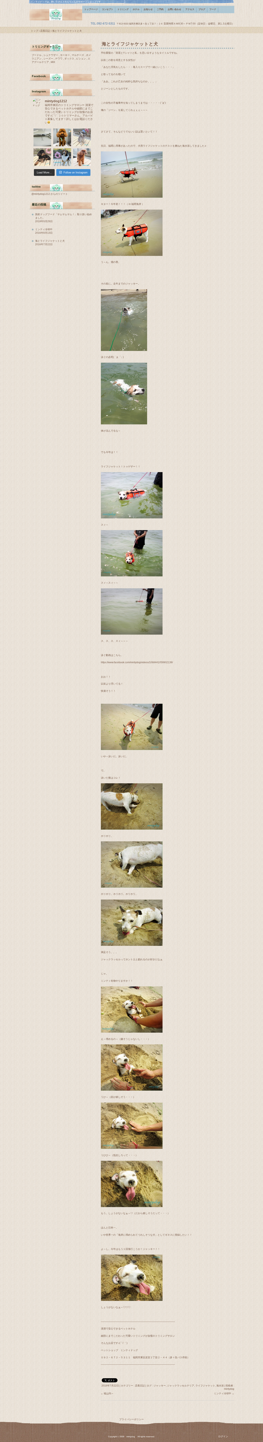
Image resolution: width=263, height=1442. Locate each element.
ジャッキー (159, 1385)
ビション (81, 58)
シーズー (48, 58)
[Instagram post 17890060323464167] (42, 157)
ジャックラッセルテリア (180, 1385)
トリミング (123, 9)
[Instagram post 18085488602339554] (82, 157)
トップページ (91, 9)
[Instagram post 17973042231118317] (62, 137)
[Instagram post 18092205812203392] (82, 137)
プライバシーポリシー (131, 1419)
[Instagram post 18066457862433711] (62, 157)
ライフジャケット (205, 1385)
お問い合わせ (174, 9)
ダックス (69, 58)
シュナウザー (51, 55)
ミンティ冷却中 (224, 1393)
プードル (37, 55)
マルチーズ (78, 55)
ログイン (223, 1436)
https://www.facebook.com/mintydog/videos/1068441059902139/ (137, 662)
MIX (53, 62)
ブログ (201, 9)
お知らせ (148, 9)
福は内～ (107, 1393)
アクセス (189, 9)
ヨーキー (65, 55)
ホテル (136, 9)
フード (212, 9)
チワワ (59, 58)
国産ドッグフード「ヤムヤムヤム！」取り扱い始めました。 (63, 216)
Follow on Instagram (75, 172)
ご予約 (160, 9)
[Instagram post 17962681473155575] (42, 137)
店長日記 (140, 1385)
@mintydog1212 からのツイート (49, 194)
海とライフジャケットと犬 (50, 240)
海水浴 (220, 1385)
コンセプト (107, 9)
